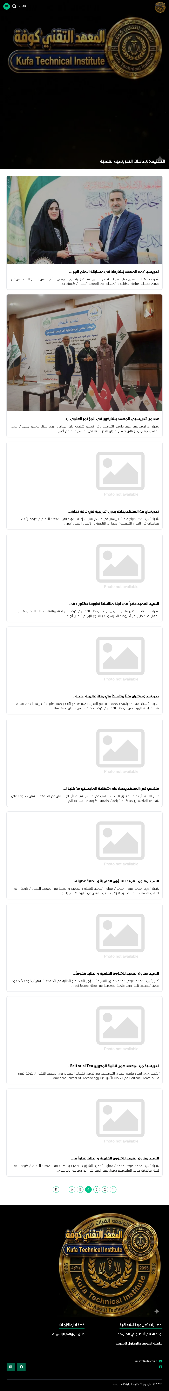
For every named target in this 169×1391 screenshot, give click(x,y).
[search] (14, 6)
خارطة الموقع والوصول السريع (139, 1343)
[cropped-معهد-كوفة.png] (159, 7)
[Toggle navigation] (6, 6)
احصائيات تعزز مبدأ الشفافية (141, 1325)
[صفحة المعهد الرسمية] (159, 1367)
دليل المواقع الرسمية (68, 1334)
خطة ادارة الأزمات (71, 1325)
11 (56, 1189)
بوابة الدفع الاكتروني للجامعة (139, 1334)
